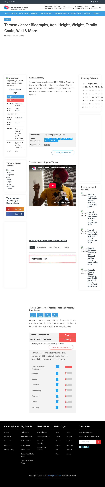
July (17, 103)
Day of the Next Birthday (40, 339)
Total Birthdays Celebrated (38, 368)
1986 (20, 103)
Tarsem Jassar (15, 89)
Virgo (57, 454)
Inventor (97, 13)
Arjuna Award (25, 445)
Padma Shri (25, 432)
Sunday (35, 373)
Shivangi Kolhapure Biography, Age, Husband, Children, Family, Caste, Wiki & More (92, 256)
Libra (68, 432)
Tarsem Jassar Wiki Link (63, 153)
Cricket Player (10, 13)
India (16, 114)
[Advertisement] (52, 55)
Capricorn (69, 445)
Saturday (35, 407)
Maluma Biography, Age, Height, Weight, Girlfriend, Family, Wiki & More (92, 200)
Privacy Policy (9, 450)
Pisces (68, 454)
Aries (57, 432)
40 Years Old (19, 117)
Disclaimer (8, 436)
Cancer (17, 123)
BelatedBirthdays (58, 7)
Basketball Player (61, 13)
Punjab (17, 110)
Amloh (17, 109)
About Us (7, 445)
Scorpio (69, 436)
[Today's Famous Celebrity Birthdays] (16, 7)
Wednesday (36, 390)
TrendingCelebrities (79, 7)
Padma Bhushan (26, 436)
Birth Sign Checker (43, 436)
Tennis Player (23, 13)
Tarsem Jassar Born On (39, 335)
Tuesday (35, 385)
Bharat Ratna (25, 450)
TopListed (87, 7)
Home (6, 432)
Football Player (75, 13)
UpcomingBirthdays (49, 7)
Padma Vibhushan (27, 441)
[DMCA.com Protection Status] (84, 447)
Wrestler (34, 13)
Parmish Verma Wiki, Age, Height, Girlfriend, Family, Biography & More (92, 218)
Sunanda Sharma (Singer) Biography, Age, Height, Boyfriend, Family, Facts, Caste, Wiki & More (92, 278)
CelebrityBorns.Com (54, 475)
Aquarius (69, 450)
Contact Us (8, 441)
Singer (15, 93)
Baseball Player (46, 13)
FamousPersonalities (68, 7)
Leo (57, 450)
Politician (87, 13)
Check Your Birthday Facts (61, 347)
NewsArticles (94, 7)
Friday (17, 105)
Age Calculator (42, 432)
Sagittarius (70, 441)
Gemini (58, 441)
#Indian (7, 19)
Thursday (35, 396)
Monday (35, 379)
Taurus (58, 436)
